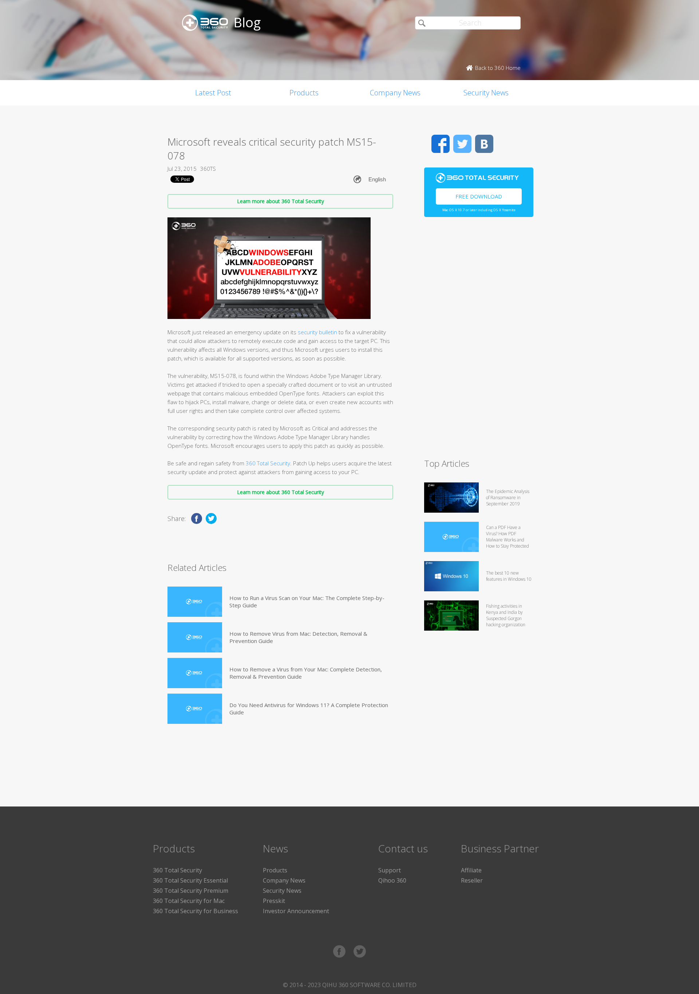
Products (304, 93)
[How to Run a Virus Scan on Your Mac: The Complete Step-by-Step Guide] (194, 602)
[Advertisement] (478, 341)
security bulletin (316, 332)
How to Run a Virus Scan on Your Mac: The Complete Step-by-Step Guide (306, 601)
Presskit (274, 901)
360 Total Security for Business (195, 911)
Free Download (478, 196)
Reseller (472, 880)
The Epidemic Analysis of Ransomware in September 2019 (507, 497)
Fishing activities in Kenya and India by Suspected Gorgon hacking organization (505, 615)
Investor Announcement (296, 911)
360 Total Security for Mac (189, 901)
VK (484, 144)
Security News (486, 93)
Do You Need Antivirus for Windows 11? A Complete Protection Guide (308, 708)
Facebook (440, 144)
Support (389, 870)
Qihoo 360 (392, 880)
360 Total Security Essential (190, 880)
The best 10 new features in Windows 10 (509, 576)
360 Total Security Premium (190, 891)
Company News (395, 93)
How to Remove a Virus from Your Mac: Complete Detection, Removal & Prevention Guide (305, 673)
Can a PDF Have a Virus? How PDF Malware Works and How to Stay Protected (507, 536)
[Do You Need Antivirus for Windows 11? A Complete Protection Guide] (194, 709)
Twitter (462, 144)
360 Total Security (268, 463)
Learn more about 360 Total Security (280, 201)
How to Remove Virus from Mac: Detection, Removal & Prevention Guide (298, 637)
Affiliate (471, 870)
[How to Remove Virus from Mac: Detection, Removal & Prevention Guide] (194, 637)
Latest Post (213, 93)
